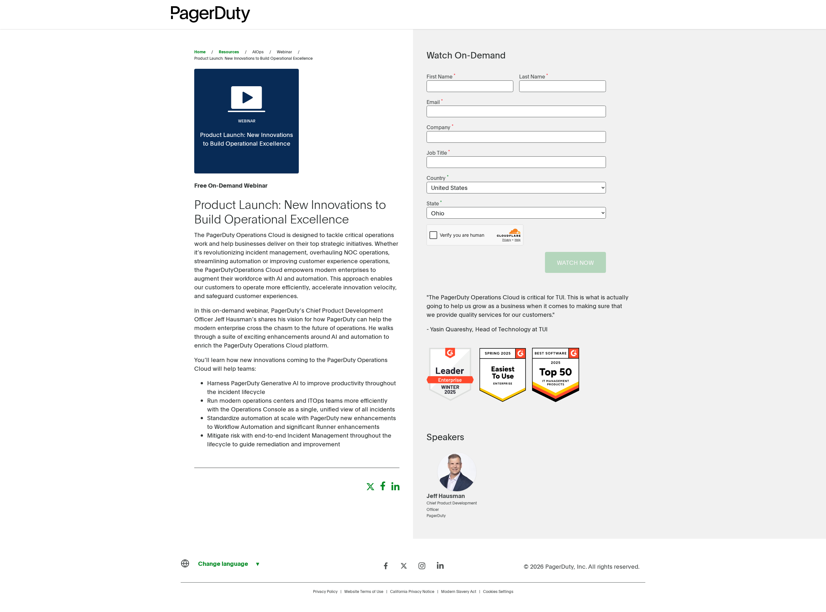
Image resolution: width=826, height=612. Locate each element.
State (434, 203)
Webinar (246, 120)
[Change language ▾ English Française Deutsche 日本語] (223, 563)
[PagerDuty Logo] (210, 14)
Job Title (438, 152)
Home (200, 51)
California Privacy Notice (412, 591)
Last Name (533, 76)
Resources (229, 51)
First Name (441, 76)
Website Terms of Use (363, 591)
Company (440, 126)
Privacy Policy (325, 591)
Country (437, 177)
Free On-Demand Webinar (230, 185)
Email (435, 101)
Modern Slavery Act (458, 591)
